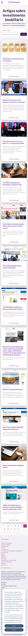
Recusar (14, 629)
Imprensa (3, 563)
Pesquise (23, 34)
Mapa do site (4, 565)
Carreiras (3, 547)
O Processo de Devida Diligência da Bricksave (11, 551)
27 (11, 526)
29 (18, 526)
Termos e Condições (6, 544)
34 (11, 529)
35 (14, 529)
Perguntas (3, 557)
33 (8, 529)
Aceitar (14, 625)
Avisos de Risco (4, 549)
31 (25, 526)
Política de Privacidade (6, 543)
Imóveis (3, 554)
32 (4, 529)
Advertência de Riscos (9, 634)
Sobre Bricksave (5, 546)
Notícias (3, 555)
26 (8, 526)
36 (18, 529)
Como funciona (4, 552)
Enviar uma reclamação (6, 561)
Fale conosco (4, 558)
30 (21, 526)
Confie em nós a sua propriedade (8, 560)
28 (15, 526)
